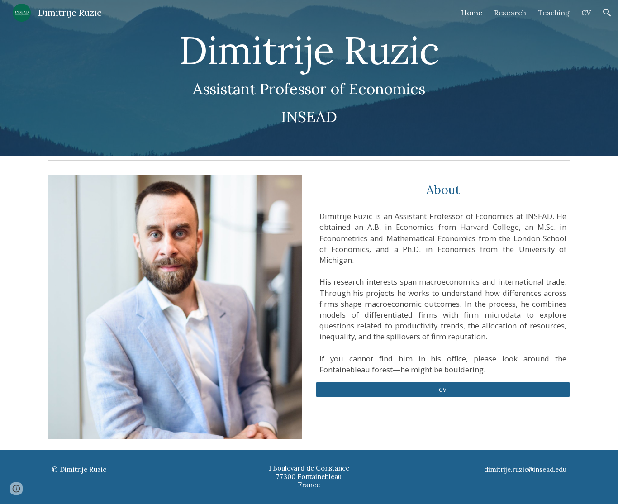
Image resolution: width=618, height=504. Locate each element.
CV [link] (586, 12)
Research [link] (510, 12)
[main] (309, 78)
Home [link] (471, 12)
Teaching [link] (554, 12)
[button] (607, 13)
